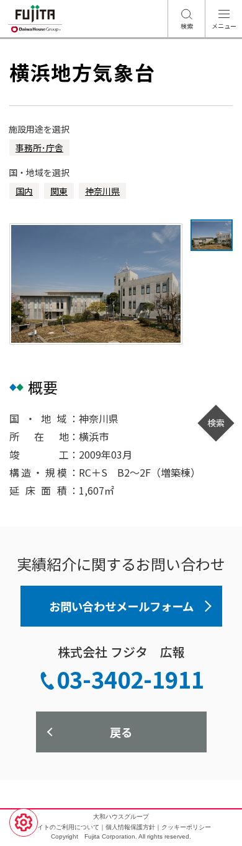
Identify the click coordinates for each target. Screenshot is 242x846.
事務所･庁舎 (39, 147)
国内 (24, 191)
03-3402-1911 (130, 679)
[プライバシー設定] (23, 822)
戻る (121, 732)
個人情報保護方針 (130, 827)
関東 (59, 191)
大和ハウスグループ (121, 816)
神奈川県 (102, 191)
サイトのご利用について (65, 827)
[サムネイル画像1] (211, 235)
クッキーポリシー (186, 827)
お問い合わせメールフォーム (121, 606)
